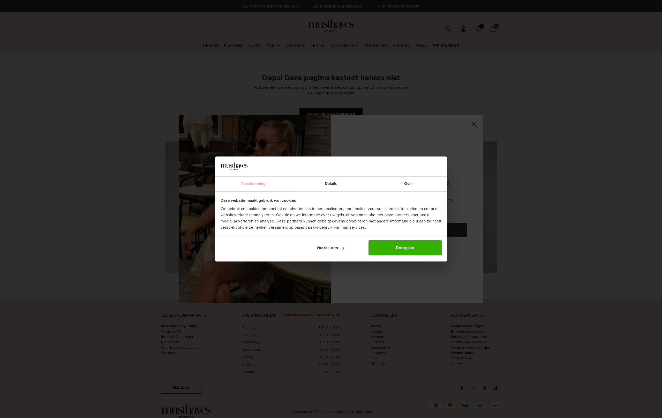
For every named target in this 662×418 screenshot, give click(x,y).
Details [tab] (331, 183)
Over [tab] (408, 183)
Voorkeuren (327, 247)
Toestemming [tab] (253, 183)
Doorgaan (405, 247)
